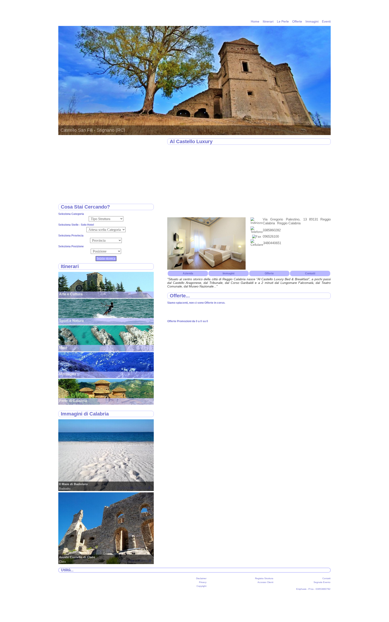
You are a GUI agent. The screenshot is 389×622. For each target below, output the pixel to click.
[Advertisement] (249, 181)
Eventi (326, 21)
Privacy (202, 582)
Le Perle (283, 21)
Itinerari (268, 21)
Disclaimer (201, 578)
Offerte (297, 21)
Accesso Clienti (265, 582)
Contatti (310, 273)
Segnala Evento (322, 582)
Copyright (201, 586)
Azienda (188, 273)
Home (255, 21)
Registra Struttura (264, 578)
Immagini (312, 21)
